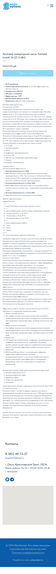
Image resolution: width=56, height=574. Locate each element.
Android (10, 256)
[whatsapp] (7, 479)
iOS (17, 256)
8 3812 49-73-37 (16, 454)
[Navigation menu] (51, 6)
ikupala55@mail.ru (14, 458)
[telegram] (12, 479)
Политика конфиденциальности (28, 552)
